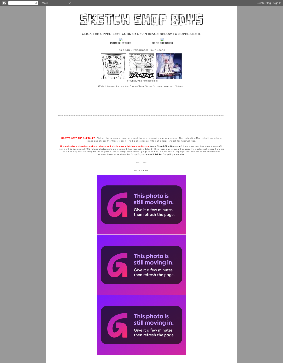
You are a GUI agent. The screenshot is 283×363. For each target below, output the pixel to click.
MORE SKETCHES (120, 43)
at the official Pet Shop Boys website (163, 154)
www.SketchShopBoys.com (166, 146)
